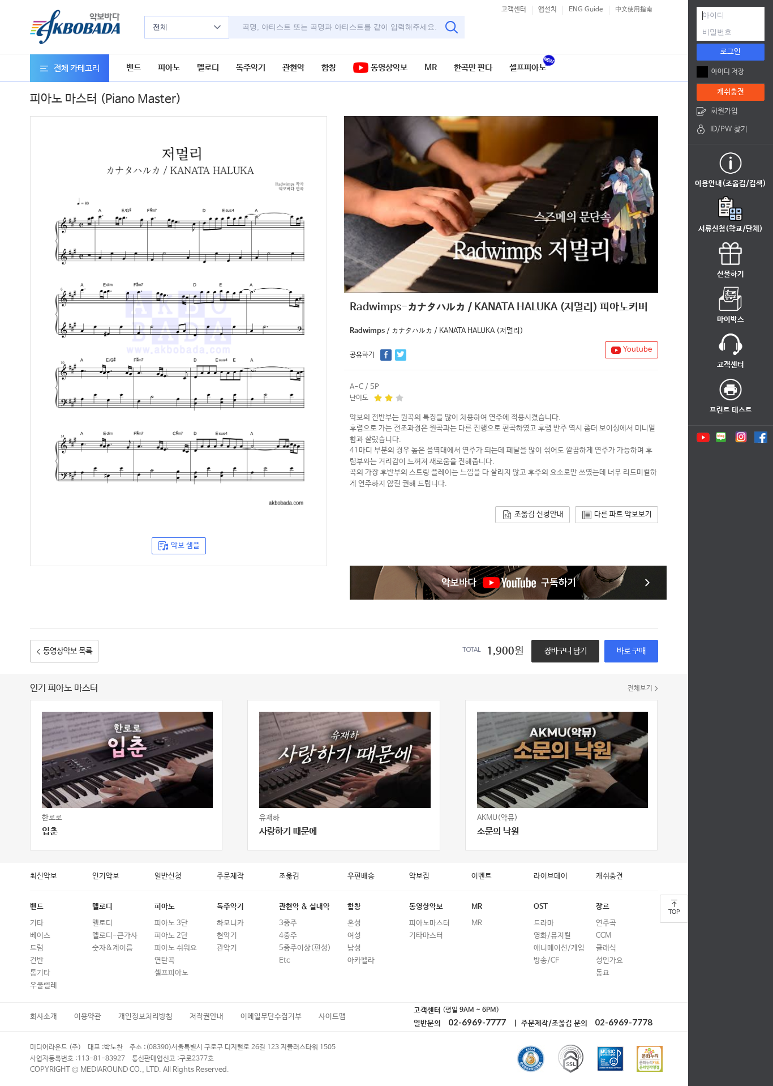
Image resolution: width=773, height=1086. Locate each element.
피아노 (169, 67)
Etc (284, 960)
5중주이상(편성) (305, 948)
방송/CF (546, 960)
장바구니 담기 (565, 651)
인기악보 (105, 876)
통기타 (40, 973)
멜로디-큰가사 (115, 935)
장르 (602, 907)
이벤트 (481, 876)
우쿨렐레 (43, 985)
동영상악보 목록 (67, 651)
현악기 (227, 935)
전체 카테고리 (77, 68)
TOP (674, 912)
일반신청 (168, 876)
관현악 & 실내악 (304, 907)
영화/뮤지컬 (552, 935)
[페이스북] (760, 437)
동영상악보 (387, 67)
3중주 (288, 923)
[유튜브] (702, 437)
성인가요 (609, 960)
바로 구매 (631, 651)
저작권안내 (207, 1016)
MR (430, 67)
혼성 (354, 923)
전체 (160, 27)
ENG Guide (586, 10)
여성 (354, 935)
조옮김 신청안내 (539, 514)
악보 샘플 (185, 545)
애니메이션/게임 (559, 948)
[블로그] (721, 437)
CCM (603, 935)
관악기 (227, 948)
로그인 (730, 52)
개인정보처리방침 (145, 1016)
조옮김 (289, 876)
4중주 (288, 935)
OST (541, 907)
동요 (602, 973)
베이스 (40, 935)
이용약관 (87, 1016)
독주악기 (250, 67)
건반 (37, 960)
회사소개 (43, 1016)
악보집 (419, 876)
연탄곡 (164, 960)
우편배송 (361, 876)
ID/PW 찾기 (729, 129)
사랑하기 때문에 (288, 831)
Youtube (637, 349)
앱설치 (547, 10)
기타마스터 (426, 935)
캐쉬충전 (609, 876)
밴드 (133, 67)
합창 (328, 67)
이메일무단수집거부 (271, 1016)
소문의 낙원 (498, 831)
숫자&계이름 (112, 948)
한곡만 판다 (473, 67)
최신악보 (43, 876)
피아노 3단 (171, 923)
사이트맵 (332, 1016)
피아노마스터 (429, 923)
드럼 (37, 948)
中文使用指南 (633, 10)
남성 (354, 948)
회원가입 (724, 111)
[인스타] (741, 437)
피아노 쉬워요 (175, 948)
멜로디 (208, 67)
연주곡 (606, 923)
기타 (37, 923)
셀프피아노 (527, 67)
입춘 (50, 831)
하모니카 (230, 923)
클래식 (606, 948)
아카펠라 (361, 960)
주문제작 (230, 876)
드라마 (544, 923)
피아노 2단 (171, 935)
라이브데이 (551, 876)
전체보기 (640, 688)
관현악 (293, 67)
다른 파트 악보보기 (623, 514)
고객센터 (513, 10)
